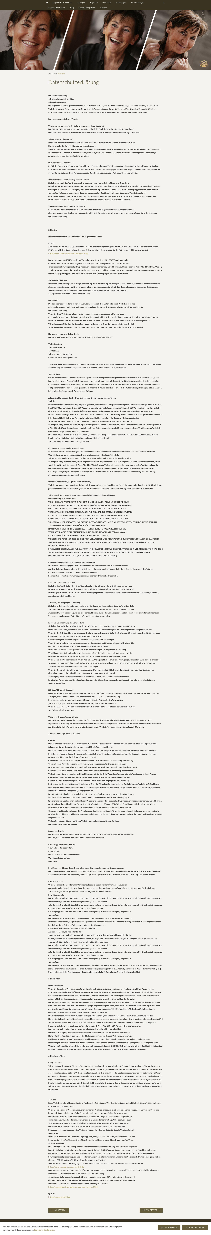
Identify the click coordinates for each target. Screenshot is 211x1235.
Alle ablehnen (169, 1227)
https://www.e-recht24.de (59, 1197)
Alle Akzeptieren (194, 1227)
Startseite (61, 73)
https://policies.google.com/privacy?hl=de (66, 1167)
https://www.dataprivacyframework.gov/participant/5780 (73, 1187)
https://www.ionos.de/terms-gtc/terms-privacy (68, 253)
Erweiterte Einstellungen (44, 1230)
